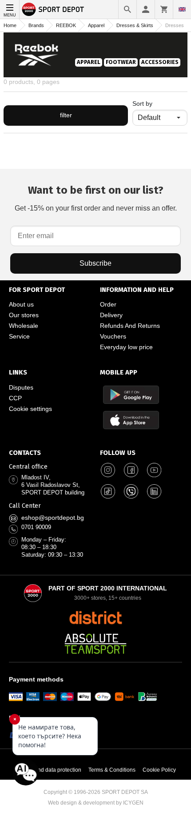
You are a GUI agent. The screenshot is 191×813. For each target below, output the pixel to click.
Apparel (96, 25)
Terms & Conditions (111, 770)
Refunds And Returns (130, 325)
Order (108, 304)
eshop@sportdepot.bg (52, 517)
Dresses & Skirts (134, 25)
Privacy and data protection (48, 770)
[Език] (182, 9)
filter (66, 115)
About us (21, 304)
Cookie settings (30, 408)
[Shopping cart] (164, 9)
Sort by (142, 103)
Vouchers (113, 336)
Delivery (111, 315)
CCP (15, 398)
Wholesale (23, 325)
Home (10, 25)
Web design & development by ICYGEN (95, 803)
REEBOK (66, 25)
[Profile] (146, 9)
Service (19, 336)
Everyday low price (126, 347)
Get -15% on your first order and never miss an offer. (96, 198)
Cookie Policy (159, 770)
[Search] (127, 9)
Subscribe (95, 263)
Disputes (21, 387)
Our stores (24, 315)
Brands (36, 25)
